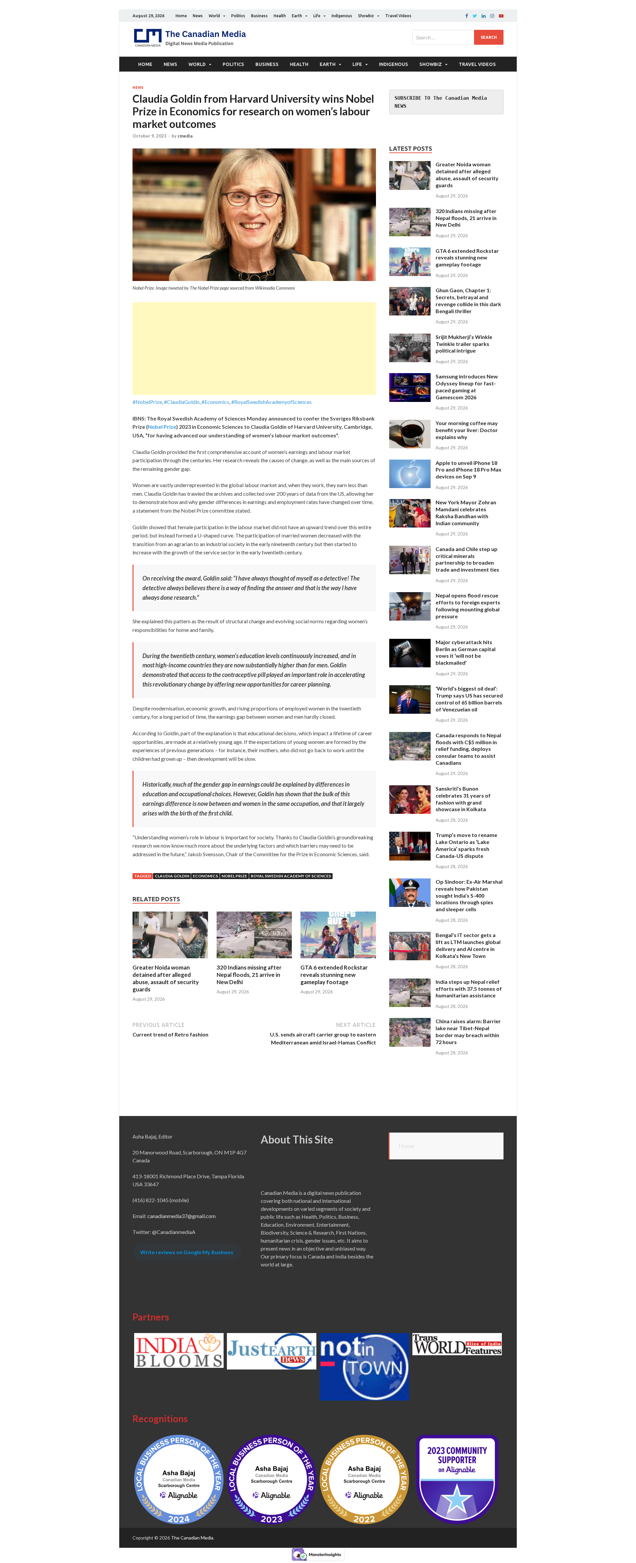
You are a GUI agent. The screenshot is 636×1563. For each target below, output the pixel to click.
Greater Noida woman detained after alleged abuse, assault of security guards (165, 978)
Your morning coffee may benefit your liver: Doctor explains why (467, 430)
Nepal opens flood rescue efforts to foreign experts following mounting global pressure (468, 605)
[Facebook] (467, 16)
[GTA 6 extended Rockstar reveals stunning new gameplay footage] (338, 960)
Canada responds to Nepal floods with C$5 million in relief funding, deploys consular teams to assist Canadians (468, 749)
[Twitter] (475, 16)
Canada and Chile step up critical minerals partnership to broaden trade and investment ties (467, 559)
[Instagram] (492, 16)
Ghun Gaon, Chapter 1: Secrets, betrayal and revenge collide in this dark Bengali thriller (468, 300)
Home (181, 16)
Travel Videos (398, 16)
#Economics (215, 402)
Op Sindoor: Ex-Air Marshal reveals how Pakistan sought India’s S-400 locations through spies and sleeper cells (469, 895)
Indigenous (342, 16)
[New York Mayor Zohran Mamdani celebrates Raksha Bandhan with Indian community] (410, 503)
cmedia (185, 136)
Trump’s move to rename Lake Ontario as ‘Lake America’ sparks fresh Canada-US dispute (466, 845)
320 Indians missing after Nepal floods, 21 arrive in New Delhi (249, 974)
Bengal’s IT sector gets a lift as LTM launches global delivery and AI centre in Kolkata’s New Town (468, 945)
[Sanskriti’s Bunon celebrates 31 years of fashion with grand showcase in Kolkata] (410, 789)
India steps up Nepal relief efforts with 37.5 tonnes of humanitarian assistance (469, 988)
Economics (205, 875)
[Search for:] (458, 37)
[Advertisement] (254, 348)
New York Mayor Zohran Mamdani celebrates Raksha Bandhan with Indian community (466, 512)
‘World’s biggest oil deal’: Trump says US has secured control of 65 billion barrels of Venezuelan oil (469, 698)
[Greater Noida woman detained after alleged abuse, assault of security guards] (170, 960)
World (214, 16)
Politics (238, 16)
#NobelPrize (147, 402)
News (198, 16)
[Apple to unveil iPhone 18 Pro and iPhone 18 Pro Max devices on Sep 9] (410, 463)
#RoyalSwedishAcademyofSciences (271, 402)
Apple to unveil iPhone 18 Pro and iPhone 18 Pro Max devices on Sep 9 (469, 470)
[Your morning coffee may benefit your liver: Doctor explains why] (410, 423)
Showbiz (366, 16)
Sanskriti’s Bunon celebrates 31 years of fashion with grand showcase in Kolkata (463, 798)
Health (280, 16)
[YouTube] (501, 16)
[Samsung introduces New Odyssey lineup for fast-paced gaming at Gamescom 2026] (410, 377)
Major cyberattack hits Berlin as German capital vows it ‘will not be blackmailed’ (466, 652)
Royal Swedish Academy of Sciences (291, 875)
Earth (297, 16)
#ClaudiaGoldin (181, 402)
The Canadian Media (192, 1537)
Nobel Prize (162, 426)
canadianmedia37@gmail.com (181, 1216)
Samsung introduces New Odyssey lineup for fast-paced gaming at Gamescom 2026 (467, 386)
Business (259, 16)
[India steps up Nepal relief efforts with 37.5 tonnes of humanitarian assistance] (410, 982)
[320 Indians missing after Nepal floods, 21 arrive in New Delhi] (254, 960)
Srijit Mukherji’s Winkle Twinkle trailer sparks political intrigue (464, 344)
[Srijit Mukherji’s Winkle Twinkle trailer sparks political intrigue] (410, 337)
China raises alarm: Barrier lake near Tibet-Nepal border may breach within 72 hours (468, 1031)
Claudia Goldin (172, 875)
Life (316, 16)
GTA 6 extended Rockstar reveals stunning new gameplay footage (334, 974)
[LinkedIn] (483, 16)
